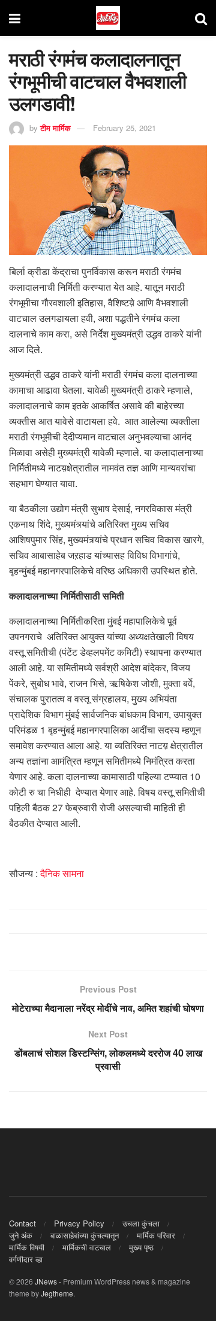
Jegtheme (57, 1293)
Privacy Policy (79, 1223)
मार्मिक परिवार (156, 1235)
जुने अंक (20, 1235)
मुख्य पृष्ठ (141, 1247)
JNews (46, 1281)
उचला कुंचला (141, 1223)
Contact (22, 1223)
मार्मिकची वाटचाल (86, 1247)
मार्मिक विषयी (26, 1247)
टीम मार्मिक (55, 127)
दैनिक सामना (61, 873)
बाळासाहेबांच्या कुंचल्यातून (84, 1235)
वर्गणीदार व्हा (26, 1259)
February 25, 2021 (124, 127)
